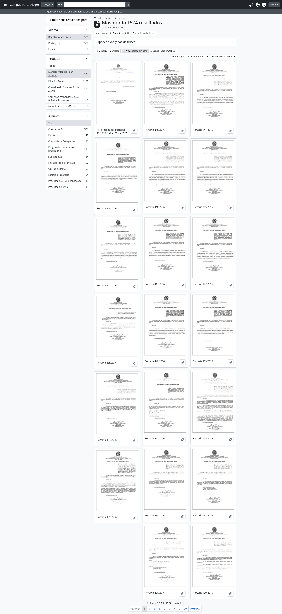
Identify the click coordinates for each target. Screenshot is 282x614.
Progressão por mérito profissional (68, 149)
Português (68, 43)
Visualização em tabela (164, 50)
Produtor (54, 59)
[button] (251, 4)
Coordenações (68, 130)
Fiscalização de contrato (68, 163)
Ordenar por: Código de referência (189, 56)
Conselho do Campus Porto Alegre (68, 89)
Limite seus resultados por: (68, 20)
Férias (68, 136)
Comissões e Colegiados (68, 142)
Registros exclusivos (68, 37)
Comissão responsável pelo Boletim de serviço (68, 98)
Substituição (68, 157)
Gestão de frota (68, 169)
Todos (51, 65)
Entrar (273, 4)
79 (185, 608)
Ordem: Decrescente (222, 56)
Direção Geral (68, 82)
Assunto (53, 116)
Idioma (53, 30)
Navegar (46, 4)
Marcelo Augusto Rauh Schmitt (68, 73)
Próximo (195, 608)
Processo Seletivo (68, 187)
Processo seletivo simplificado (68, 181)
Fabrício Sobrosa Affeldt (68, 107)
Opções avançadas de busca (116, 42)
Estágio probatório (68, 175)
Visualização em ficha (136, 50)
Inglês (68, 49)
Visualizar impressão (108, 50)
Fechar (121, 18)
